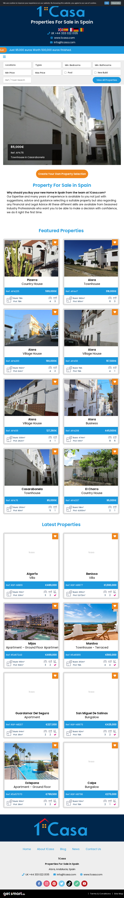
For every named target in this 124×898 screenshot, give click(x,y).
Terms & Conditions (100, 893)
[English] (60, 29)
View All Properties (106, 80)
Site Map (118, 893)
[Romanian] (81, 29)
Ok (107, 3)
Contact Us (93, 849)
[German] (76, 29)
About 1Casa (45, 849)
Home (27, 849)
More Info (116, 3)
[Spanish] (66, 29)
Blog (63, 849)
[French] (71, 29)
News (76, 849)
